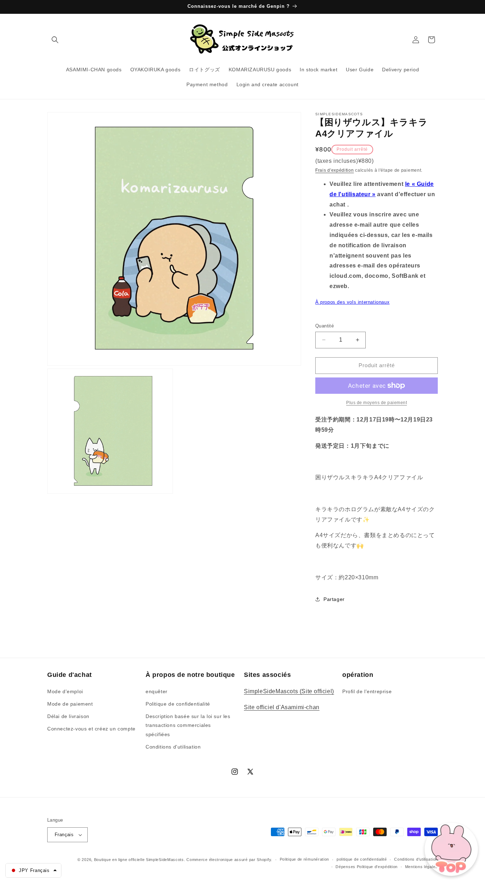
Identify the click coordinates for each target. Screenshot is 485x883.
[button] (55, 40)
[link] (376, 402)
